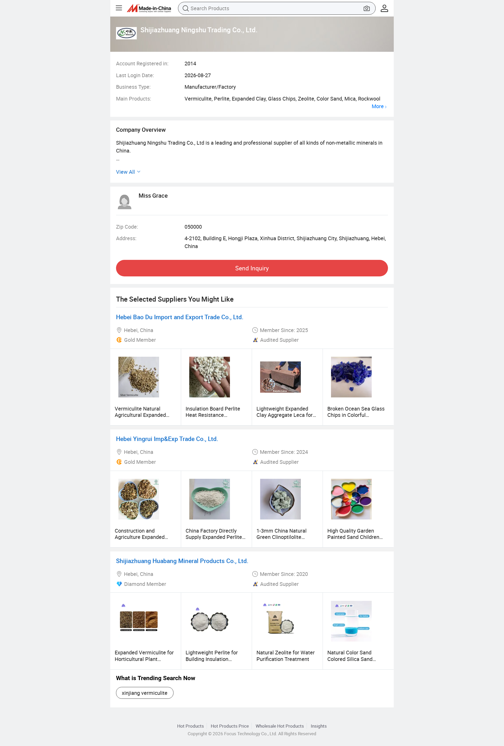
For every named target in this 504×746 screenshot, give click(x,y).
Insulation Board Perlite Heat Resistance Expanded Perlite (213, 415)
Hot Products (190, 726)
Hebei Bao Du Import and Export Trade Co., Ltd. (179, 317)
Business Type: (133, 86)
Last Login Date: (135, 75)
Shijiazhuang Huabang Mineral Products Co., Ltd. (182, 561)
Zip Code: (127, 226)
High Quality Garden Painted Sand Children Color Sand (353, 537)
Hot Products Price (230, 726)
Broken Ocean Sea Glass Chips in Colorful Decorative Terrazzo (356, 415)
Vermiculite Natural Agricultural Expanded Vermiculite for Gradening (145, 415)
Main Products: (133, 98)
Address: (126, 238)
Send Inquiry (252, 268)
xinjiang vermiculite (144, 692)
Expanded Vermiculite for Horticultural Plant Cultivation (144, 659)
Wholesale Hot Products (280, 726)
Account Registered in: (142, 63)
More (378, 106)
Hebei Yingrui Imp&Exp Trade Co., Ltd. (167, 439)
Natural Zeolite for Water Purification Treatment (285, 655)
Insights (319, 726)
